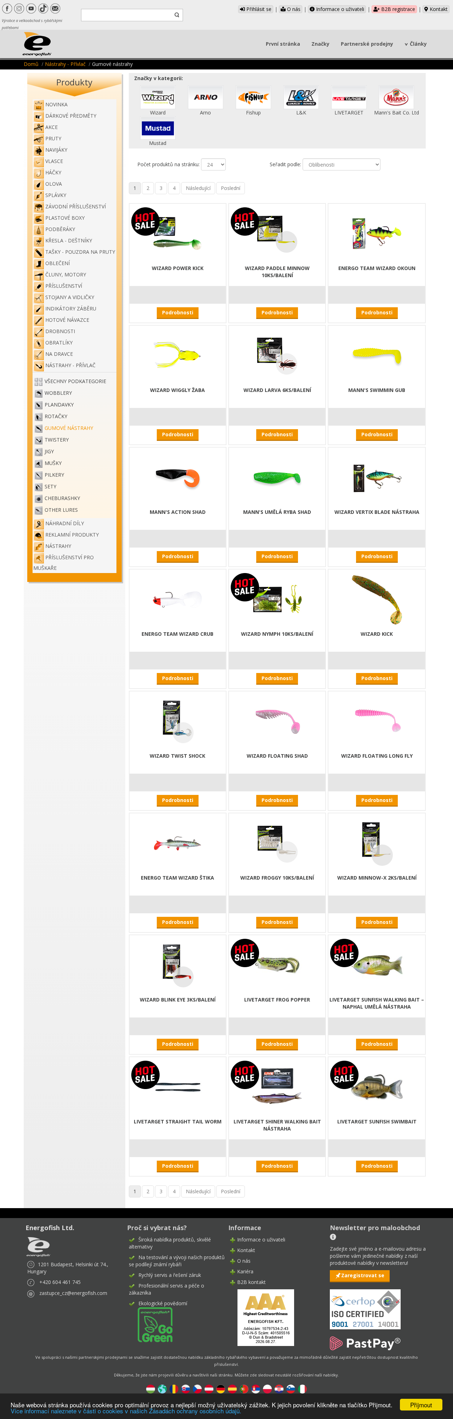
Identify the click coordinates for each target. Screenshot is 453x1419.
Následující (198, 188)
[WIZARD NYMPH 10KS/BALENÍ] (277, 599)
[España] (232, 1388)
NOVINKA (56, 104)
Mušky (53, 463)
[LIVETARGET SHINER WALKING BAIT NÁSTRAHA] (277, 1086)
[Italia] (302, 1388)
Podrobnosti (177, 312)
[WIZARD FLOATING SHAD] (277, 721)
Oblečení (57, 263)
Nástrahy (58, 546)
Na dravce (59, 353)
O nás (293, 9)
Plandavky (59, 404)
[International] (162, 1388)
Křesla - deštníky (68, 240)
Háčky (53, 172)
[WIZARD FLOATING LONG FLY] (376, 721)
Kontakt (438, 9)
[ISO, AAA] (365, 1305)
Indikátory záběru (70, 308)
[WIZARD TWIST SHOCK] (177, 721)
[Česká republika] (197, 1388)
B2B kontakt (251, 1282)
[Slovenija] (291, 1388)
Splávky (55, 195)
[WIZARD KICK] (376, 599)
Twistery (57, 439)
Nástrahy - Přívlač (65, 64)
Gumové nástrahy (69, 428)
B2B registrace (397, 9)
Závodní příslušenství (75, 206)
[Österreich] (209, 1388)
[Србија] (256, 1388)
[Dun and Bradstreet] (261, 1317)
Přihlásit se (258, 9)
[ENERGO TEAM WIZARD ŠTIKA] (177, 843)
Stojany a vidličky (69, 297)
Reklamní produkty (72, 534)
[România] (174, 1388)
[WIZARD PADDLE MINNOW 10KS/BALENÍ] (277, 233)
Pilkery (54, 474)
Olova (53, 183)
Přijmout (421, 1404)
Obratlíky (59, 342)
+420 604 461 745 (60, 1282)
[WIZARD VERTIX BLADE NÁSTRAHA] (376, 477)
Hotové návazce (67, 319)
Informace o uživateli (339, 9)
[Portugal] (244, 1388)
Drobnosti (60, 331)
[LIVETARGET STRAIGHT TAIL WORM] (177, 1086)
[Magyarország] (150, 1388)
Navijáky (56, 149)
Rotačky (56, 416)
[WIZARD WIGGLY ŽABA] (177, 355)
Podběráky (60, 229)
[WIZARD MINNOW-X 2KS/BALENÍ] (376, 843)
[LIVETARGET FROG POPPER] (277, 964)
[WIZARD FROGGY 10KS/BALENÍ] (277, 843)
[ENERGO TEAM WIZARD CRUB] (177, 599)
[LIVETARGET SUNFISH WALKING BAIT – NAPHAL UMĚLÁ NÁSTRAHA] (376, 964)
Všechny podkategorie (75, 381)
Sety (50, 486)
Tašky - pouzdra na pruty (80, 251)
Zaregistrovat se (362, 1275)
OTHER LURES (61, 509)
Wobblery (58, 392)
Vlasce (54, 161)
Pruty (53, 138)
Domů (31, 64)
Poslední (230, 188)
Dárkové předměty (70, 115)
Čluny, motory (65, 274)
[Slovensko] (185, 1388)
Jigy (49, 451)
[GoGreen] (151, 1324)
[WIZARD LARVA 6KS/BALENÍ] (277, 355)
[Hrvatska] (279, 1388)
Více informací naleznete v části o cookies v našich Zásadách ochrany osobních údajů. (126, 1410)
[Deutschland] (221, 1388)
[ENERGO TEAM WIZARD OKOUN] (376, 233)
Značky (320, 43)
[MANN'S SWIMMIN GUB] (376, 355)
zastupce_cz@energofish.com (73, 1293)
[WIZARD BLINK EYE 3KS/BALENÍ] (177, 964)
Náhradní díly (64, 523)
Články (418, 43)
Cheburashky (62, 498)
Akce (51, 127)
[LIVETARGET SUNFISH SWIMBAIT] (376, 1086)
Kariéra (245, 1271)
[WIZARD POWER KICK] (177, 233)
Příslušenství (63, 285)
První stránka (283, 43)
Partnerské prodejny (367, 43)
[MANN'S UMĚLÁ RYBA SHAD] (277, 477)
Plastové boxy (65, 217)
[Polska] (267, 1388)
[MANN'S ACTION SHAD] (177, 477)
